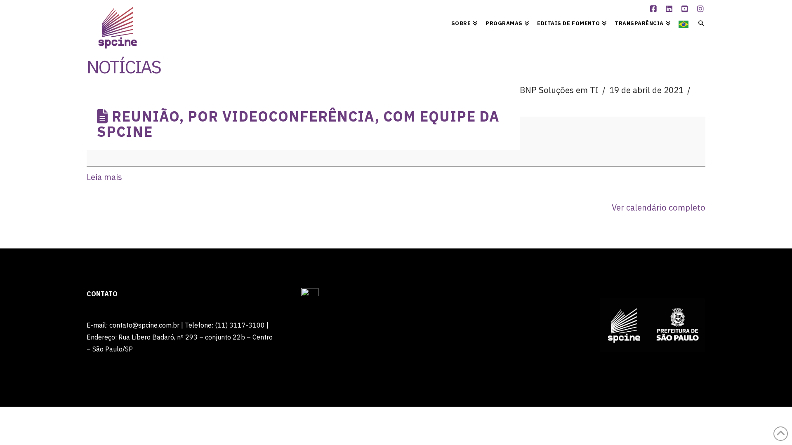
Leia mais (104, 177)
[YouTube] (686, 9)
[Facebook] (654, 9)
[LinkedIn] (670, 9)
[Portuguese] (683, 22)
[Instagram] (701, 9)
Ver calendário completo (658, 207)
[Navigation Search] (699, 22)
